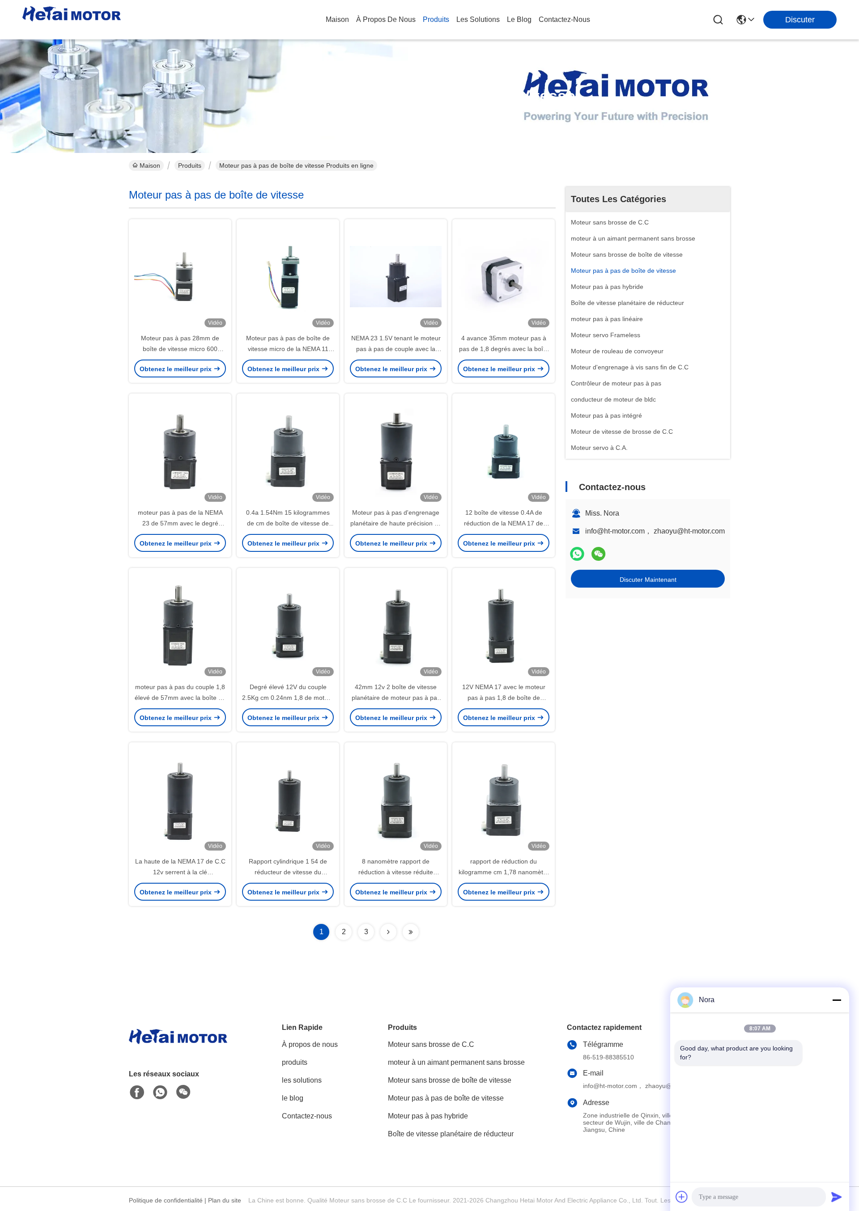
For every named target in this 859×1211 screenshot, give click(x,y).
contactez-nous (564, 19)
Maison (337, 19)
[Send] (836, 1197)
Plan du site (224, 1200)
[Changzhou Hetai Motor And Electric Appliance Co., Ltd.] (71, 19)
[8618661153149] (160, 1092)
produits (436, 19)
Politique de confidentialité (166, 1200)
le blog (519, 19)
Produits (189, 165)
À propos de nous (386, 19)
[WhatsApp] (577, 554)
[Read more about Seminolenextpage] (388, 932)
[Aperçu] (178, 1047)
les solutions (478, 19)
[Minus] (836, 1000)
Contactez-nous (307, 1116)
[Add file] (682, 1197)
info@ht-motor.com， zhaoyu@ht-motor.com (655, 531)
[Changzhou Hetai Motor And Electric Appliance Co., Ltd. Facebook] (137, 1092)
